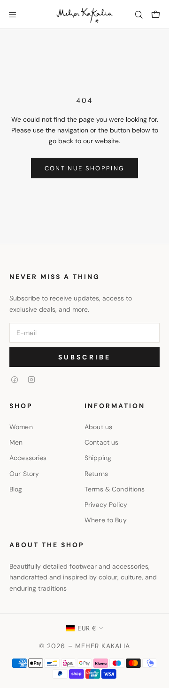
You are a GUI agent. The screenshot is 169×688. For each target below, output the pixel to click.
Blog (16, 489)
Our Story (24, 473)
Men (16, 442)
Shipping (97, 458)
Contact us (101, 442)
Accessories (28, 458)
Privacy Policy (105, 504)
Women (21, 427)
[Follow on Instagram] (31, 379)
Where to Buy (105, 520)
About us (98, 427)
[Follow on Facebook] (14, 379)
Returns (96, 473)
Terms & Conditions (114, 489)
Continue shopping (85, 168)
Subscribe (84, 357)
